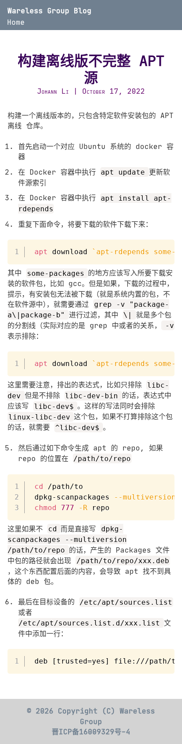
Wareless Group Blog (49, 10)
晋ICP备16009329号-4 (91, 731)
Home (16, 22)
